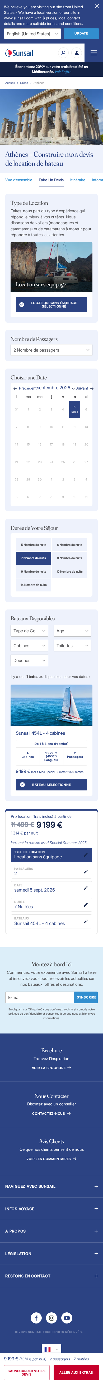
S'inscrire (86, 997)
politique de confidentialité (25, 1013)
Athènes (39, 83)
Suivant (82, 388)
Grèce (24, 83)
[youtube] (66, 1318)
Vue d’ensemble (18, 180)
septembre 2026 (53, 387)
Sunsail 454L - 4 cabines (40, 733)
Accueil (10, 83)
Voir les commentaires (49, 1159)
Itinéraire (77, 180)
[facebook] (36, 1318)
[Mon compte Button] (76, 52)
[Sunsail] (19, 53)
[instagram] (51, 1318)
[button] (51, 1186)
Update (81, 33)
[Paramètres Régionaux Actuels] (51, 1349)
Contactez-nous (49, 1113)
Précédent (27, 388)
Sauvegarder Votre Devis (27, 1372)
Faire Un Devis (51, 180)
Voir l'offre (63, 72)
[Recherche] (63, 52)
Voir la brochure (49, 1068)
